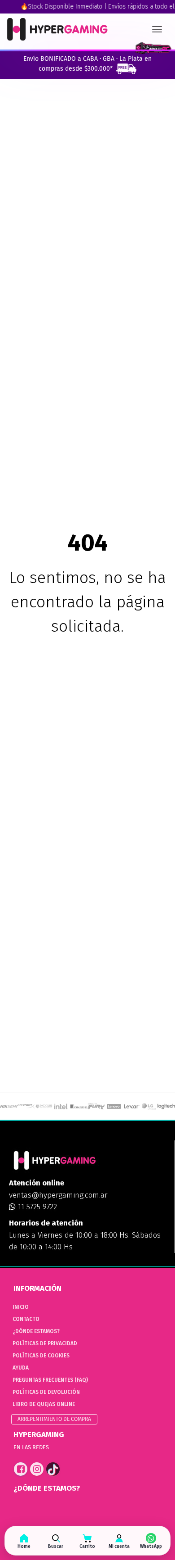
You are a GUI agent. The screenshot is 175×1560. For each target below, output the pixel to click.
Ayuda (21, 1368)
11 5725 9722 (36, 1207)
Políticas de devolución (46, 1392)
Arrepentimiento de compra (54, 1419)
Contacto (26, 1319)
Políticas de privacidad (45, 1343)
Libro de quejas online (44, 1404)
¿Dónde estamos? (36, 1331)
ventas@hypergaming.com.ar (58, 1195)
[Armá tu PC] (153, 48)
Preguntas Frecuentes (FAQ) (50, 1380)
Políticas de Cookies (41, 1355)
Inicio (21, 1307)
